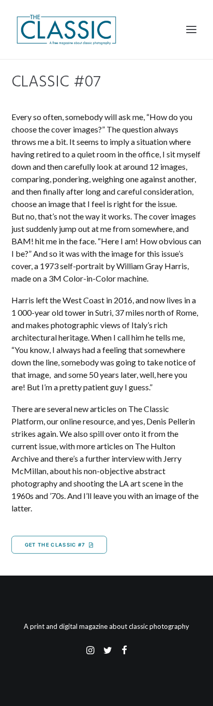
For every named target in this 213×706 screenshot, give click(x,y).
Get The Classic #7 (55, 545)
